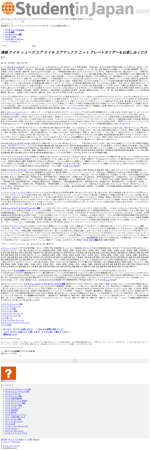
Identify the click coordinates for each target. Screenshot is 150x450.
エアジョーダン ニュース (11, 306)
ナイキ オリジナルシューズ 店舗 (18, 389)
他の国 (4, 439)
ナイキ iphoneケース (13, 41)
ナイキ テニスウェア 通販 (15, 403)
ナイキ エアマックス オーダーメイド (15, 323)
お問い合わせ (34, 439)
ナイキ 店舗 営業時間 (13, 398)
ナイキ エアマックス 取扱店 (16, 401)
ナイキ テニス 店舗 (8, 309)
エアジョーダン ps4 (12, 394)
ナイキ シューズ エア (16, 67)
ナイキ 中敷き (6, 325)
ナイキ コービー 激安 (13, 405)
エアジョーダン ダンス (14, 431)
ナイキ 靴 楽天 (11, 412)
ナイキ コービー (11, 428)
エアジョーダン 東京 (13, 419)
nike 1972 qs (21, 157)
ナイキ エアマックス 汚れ (11, 316)
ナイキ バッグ (124, 124)
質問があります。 (11, 334)
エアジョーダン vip (12, 408)
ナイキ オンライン (8, 128)
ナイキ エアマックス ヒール (12, 313)
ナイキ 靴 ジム (6, 318)
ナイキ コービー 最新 (13, 396)
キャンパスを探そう (17, 439)
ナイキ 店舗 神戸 (11, 410)
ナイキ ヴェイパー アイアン (16, 415)
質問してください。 (9, 381)
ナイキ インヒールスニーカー (17, 426)
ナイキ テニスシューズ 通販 (12, 304)
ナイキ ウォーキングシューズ (12, 320)
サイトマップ (5, 442)
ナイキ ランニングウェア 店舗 (17, 391)
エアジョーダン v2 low (14, 422)
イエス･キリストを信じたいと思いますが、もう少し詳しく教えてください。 (37, 332)
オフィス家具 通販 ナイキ (15, 417)
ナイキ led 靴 (10, 424)
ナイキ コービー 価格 (9, 311)
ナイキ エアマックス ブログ (16, 433)
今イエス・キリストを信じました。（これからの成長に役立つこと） (33, 329)
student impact (16, 442)
